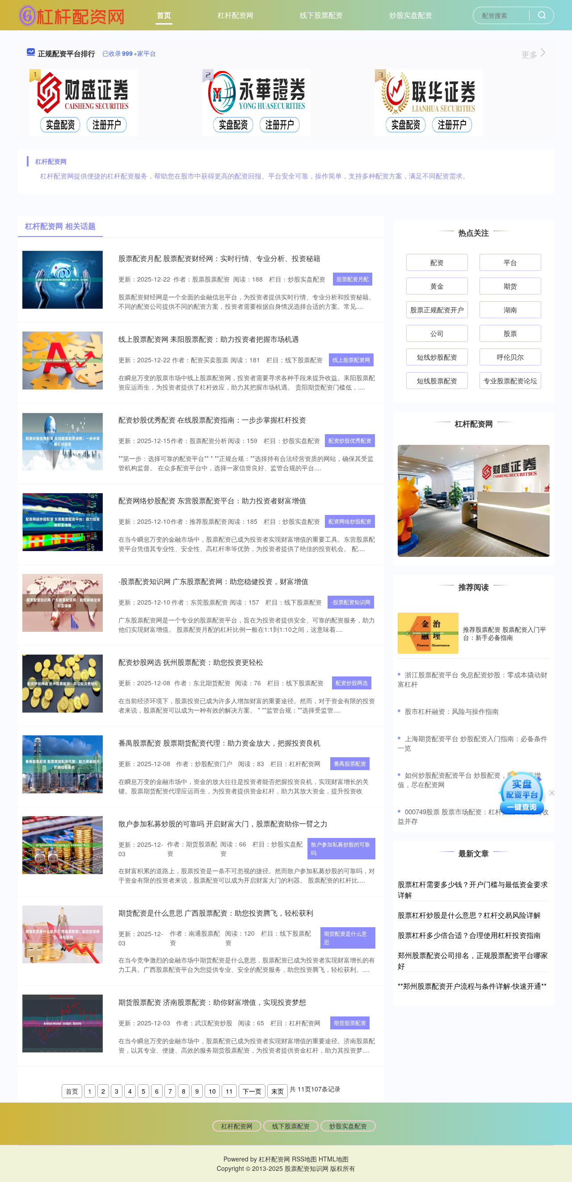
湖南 (510, 309)
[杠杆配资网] (71, 14)
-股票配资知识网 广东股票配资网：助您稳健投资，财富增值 (213, 581)
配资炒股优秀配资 (349, 440)
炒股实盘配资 (410, 15)
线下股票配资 (321, 15)
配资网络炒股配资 (349, 521)
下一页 (252, 1091)
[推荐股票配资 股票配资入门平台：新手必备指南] (428, 633)
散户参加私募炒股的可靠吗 (340, 848)
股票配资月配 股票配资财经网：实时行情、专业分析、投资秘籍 (219, 258)
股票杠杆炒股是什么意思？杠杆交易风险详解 (469, 915)
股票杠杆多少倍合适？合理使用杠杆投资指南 (469, 935)
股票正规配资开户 (437, 309)
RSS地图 (304, 1158)
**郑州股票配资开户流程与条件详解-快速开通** (472, 986)
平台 (510, 262)
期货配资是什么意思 (345, 937)
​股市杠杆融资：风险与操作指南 (452, 711)
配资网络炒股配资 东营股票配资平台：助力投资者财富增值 (212, 500)
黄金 (437, 285)
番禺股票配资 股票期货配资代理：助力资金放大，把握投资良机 (219, 743)
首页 (164, 15)
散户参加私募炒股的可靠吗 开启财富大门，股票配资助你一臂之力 (223, 823)
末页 (277, 1091)
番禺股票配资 (350, 763)
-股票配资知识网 (350, 602)
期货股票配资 (350, 1022)
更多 (531, 54)
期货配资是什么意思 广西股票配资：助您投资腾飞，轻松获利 (215, 913)
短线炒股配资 (437, 356)
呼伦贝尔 (510, 356)
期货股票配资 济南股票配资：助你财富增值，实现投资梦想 (212, 1002)
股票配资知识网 (306, 1168)
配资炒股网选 (352, 682)
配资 (437, 262)
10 (212, 1091)
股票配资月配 (352, 278)
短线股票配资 (437, 380)
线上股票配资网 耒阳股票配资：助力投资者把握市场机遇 (208, 339)
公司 (437, 333)
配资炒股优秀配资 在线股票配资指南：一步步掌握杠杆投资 (212, 420)
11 (229, 1091)
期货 (510, 285)
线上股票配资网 (351, 359)
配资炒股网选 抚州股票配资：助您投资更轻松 (190, 662)
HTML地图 (334, 1158)
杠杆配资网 (235, 15)
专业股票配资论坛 (510, 380)
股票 (510, 333)
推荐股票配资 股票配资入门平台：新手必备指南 (504, 633)
